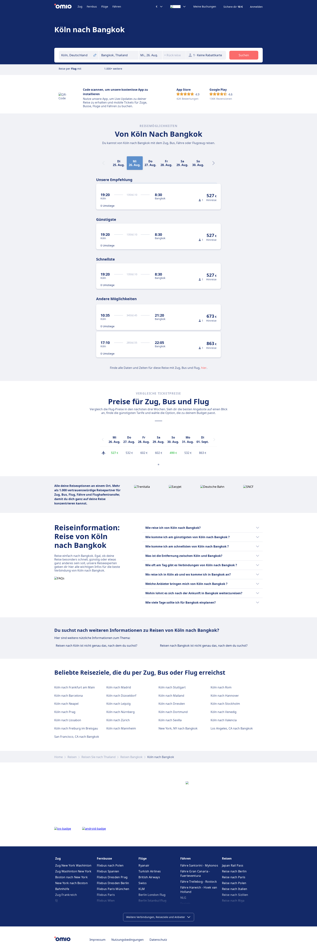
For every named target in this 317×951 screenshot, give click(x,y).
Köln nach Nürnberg (120, 712)
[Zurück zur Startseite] (66, 7)
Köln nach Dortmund (173, 712)
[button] (150, 55)
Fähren (116, 6)
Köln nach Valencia (224, 720)
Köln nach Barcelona (68, 696)
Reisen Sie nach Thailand (98, 757)
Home (58, 757)
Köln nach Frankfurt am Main (74, 687)
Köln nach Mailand (171, 696)
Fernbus (92, 6)
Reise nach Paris (233, 877)
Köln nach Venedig (223, 712)
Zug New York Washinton (73, 865)
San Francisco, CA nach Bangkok (76, 737)
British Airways (149, 877)
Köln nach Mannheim (121, 728)
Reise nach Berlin (234, 871)
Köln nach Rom (221, 687)
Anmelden (256, 6)
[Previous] (103, 440)
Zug (80, 6)
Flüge (104, 6)
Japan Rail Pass (232, 865)
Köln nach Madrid (118, 687)
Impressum (97, 940)
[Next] (213, 163)
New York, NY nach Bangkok (178, 728)
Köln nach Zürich (118, 720)
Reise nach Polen (234, 883)
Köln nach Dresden (171, 704)
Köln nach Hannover (225, 696)
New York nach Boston (71, 883)
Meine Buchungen (204, 6)
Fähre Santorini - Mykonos (199, 865)
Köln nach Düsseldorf (121, 696)
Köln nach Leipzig (118, 704)
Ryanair (144, 865)
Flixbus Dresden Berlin (113, 883)
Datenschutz (158, 940)
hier (204, 368)
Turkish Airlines (150, 871)
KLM (142, 889)
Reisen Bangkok (131, 757)
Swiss (143, 883)
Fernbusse (104, 858)
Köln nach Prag (64, 712)
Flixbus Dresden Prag (112, 877)
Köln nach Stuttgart (172, 687)
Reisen (72, 757)
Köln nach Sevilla (170, 720)
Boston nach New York (71, 877)
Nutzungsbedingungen (127, 940)
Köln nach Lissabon (67, 720)
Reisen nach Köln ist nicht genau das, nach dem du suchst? (96, 646)
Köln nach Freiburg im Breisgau (76, 728)
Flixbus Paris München (113, 889)
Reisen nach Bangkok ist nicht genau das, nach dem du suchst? (203, 646)
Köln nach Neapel (66, 704)
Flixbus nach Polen (110, 865)
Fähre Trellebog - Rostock (198, 882)
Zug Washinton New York (73, 871)
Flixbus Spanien (108, 871)
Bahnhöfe (62, 889)
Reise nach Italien (234, 889)
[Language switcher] (178, 6)
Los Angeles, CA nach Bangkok (232, 728)
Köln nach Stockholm (225, 704)
